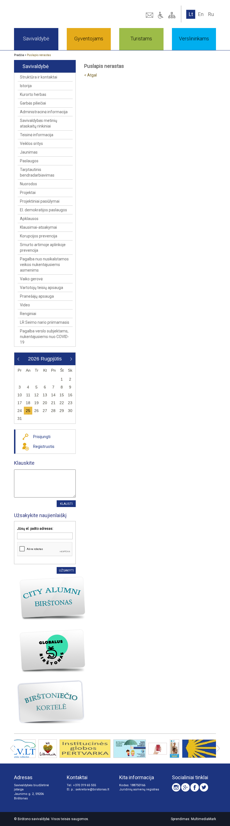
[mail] (150, 15)
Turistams (141, 38)
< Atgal (90, 75)
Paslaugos (29, 161)
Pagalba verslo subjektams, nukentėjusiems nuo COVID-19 (44, 336)
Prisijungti (41, 436)
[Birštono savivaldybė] (53, 14)
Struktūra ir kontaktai (38, 77)
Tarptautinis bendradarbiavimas (37, 172)
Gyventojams (88, 38)
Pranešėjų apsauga (37, 296)
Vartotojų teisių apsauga (41, 287)
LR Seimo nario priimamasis (44, 322)
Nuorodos (28, 184)
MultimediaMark (203, 819)
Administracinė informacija (44, 112)
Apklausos (29, 218)
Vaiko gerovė (31, 279)
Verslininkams (194, 38)
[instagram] (176, 787)
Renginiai (28, 313)
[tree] (172, 15)
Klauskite (24, 463)
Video (25, 305)
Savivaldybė (36, 38)
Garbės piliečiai (33, 103)
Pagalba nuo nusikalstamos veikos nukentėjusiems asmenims (44, 264)
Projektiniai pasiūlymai (39, 201)
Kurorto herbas (33, 94)
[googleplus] (185, 787)
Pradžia (19, 55)
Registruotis (43, 446)
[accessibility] (161, 15)
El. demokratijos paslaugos (43, 210)
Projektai (28, 192)
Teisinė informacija (36, 135)
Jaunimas (29, 152)
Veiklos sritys (31, 143)
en (201, 14)
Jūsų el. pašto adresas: (35, 529)
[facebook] (194, 787)
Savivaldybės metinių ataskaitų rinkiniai (38, 123)
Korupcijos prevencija (38, 236)
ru (211, 14)
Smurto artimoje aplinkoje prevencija (43, 247)
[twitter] (204, 787)
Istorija (26, 86)
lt (191, 14)
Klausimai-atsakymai (38, 227)
